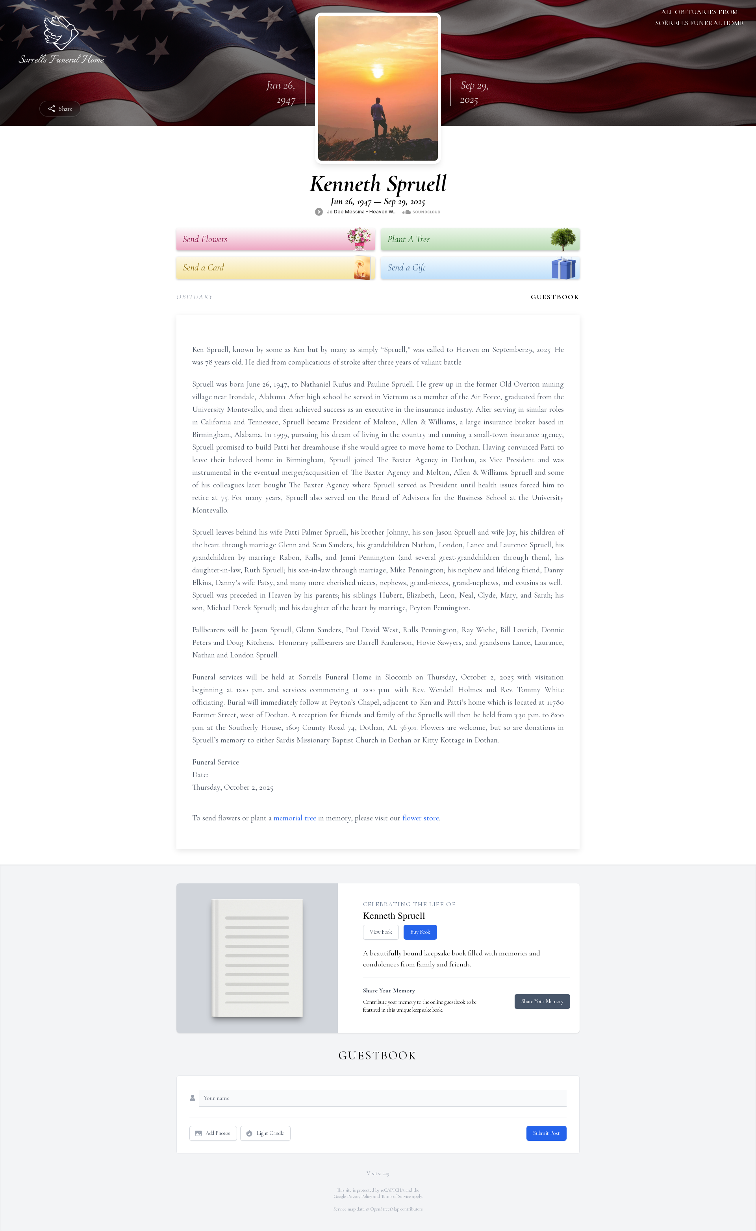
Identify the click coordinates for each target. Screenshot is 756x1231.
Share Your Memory (542, 1001)
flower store (420, 818)
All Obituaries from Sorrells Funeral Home (699, 17)
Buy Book (420, 932)
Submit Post (546, 1133)
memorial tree (295, 818)
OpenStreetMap (385, 1209)
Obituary (194, 296)
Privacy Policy (359, 1196)
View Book (381, 932)
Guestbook (555, 296)
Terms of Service (396, 1196)
